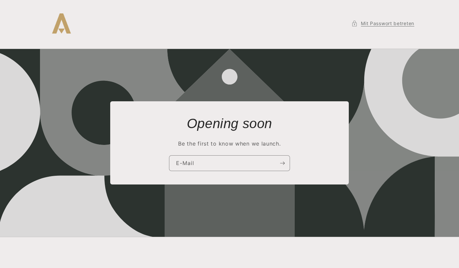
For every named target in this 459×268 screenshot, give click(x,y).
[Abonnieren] (282, 163)
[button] (382, 23)
